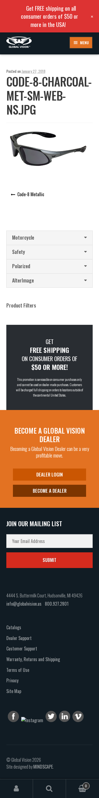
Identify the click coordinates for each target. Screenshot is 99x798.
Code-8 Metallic (30, 194)
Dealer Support (19, 638)
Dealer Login (49, 474)
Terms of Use (17, 670)
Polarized (21, 266)
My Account (16, 788)
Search (49, 788)
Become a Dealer (50, 490)
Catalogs (13, 627)
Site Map (13, 691)
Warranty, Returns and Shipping (33, 659)
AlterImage (23, 280)
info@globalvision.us (24, 603)
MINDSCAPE (43, 766)
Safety (18, 251)
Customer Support (21, 648)
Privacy (12, 680)
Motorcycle (23, 237)
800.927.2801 (56, 603)
